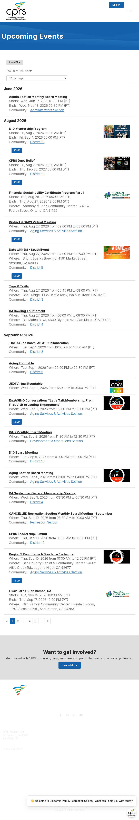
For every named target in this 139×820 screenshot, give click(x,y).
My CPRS (8, 782)
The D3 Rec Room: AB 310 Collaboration (39, 343)
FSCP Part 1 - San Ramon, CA (30, 591)
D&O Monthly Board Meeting (30, 432)
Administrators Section (47, 110)
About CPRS (9, 759)
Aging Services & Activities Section (56, 231)
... (42, 621)
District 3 (36, 299)
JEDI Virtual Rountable (26, 383)
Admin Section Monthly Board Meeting (38, 97)
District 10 (37, 142)
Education (8, 762)
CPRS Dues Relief (22, 160)
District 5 (36, 372)
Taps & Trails (19, 286)
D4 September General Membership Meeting (42, 493)
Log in (116, 4)
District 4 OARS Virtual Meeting (32, 222)
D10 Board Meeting (23, 452)
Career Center (11, 765)
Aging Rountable (21, 363)
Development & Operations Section (56, 441)
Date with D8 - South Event (29, 249)
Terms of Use (10, 797)
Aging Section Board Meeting (31, 473)
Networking (9, 775)
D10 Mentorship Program (28, 128)
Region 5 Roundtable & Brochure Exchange (41, 554)
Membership (10, 779)
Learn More (69, 665)
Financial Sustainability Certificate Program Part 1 (46, 192)
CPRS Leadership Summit (28, 534)
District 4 (36, 324)
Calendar (8, 785)
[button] (17, 150)
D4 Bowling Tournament (27, 311)
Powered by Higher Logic (69, 815)
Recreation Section (44, 522)
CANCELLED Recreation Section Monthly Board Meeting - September (60, 513)
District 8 (36, 267)
